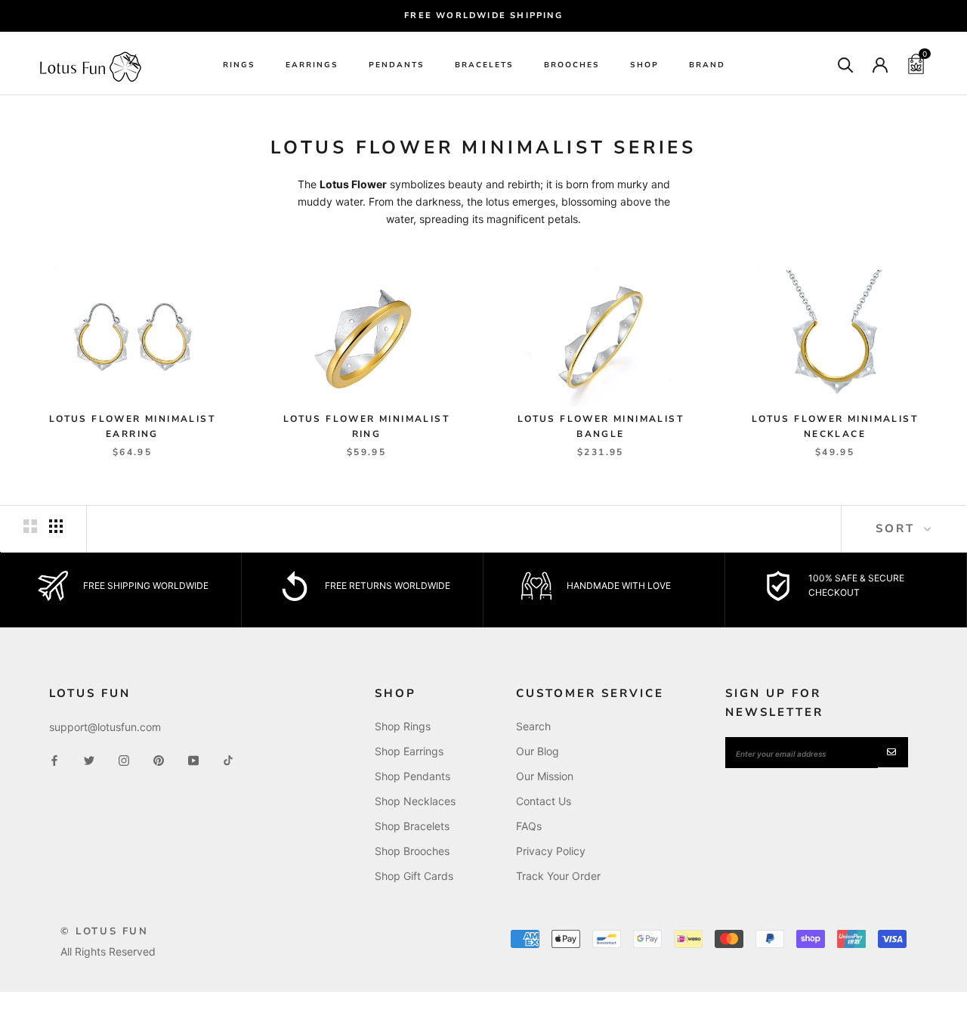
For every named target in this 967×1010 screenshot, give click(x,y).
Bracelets (484, 65)
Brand (707, 65)
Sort (898, 528)
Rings (239, 65)
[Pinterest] (158, 759)
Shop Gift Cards (414, 875)
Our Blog (537, 751)
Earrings (312, 65)
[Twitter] (89, 759)
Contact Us (543, 801)
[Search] (846, 64)
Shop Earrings (409, 751)
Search (533, 726)
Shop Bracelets (412, 825)
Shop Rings (403, 726)
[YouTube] (193, 759)
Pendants (397, 65)
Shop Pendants (412, 776)
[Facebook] (54, 759)
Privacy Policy (550, 850)
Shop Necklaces (415, 801)
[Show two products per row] (30, 526)
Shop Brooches (412, 850)
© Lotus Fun (104, 931)
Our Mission (544, 776)
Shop (644, 65)
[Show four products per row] (56, 526)
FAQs (529, 825)
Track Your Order (558, 875)
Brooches (572, 65)
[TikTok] (228, 759)
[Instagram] (124, 759)
